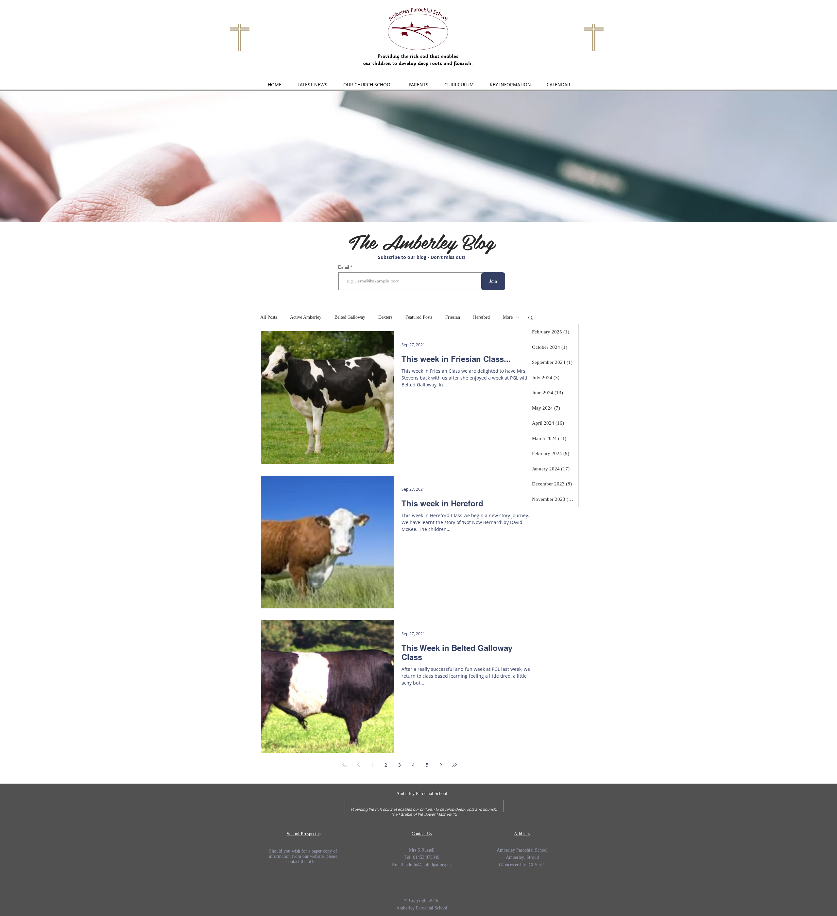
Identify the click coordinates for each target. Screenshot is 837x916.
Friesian (452, 317)
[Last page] (454, 765)
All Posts (268, 317)
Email (344, 267)
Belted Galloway (349, 317)
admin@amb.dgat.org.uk (429, 864)
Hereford (481, 317)
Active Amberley (305, 317)
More (508, 317)
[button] (368, 84)
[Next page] (441, 765)
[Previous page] (358, 765)
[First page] (344, 765)
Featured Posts (418, 317)
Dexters (385, 317)
